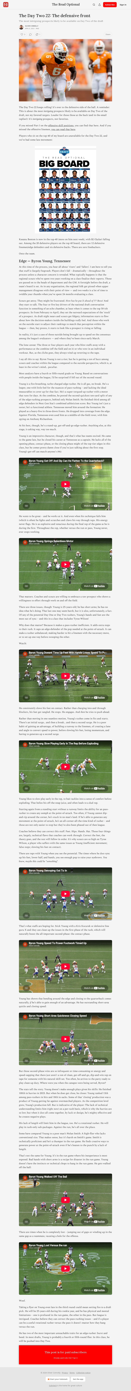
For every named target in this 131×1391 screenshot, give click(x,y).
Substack (53, 1385)
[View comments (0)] (30, 34)
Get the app (78, 1379)
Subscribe (110, 4)
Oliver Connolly (31, 26)
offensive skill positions (61, 125)
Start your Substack (59, 1379)
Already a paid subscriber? (66, 1358)
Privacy (65, 1372)
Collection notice (83, 1372)
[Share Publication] (99, 4)
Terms (72, 1372)
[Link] (15, 261)
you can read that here (63, 129)
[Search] (93, 4)
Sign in (123, 4)
